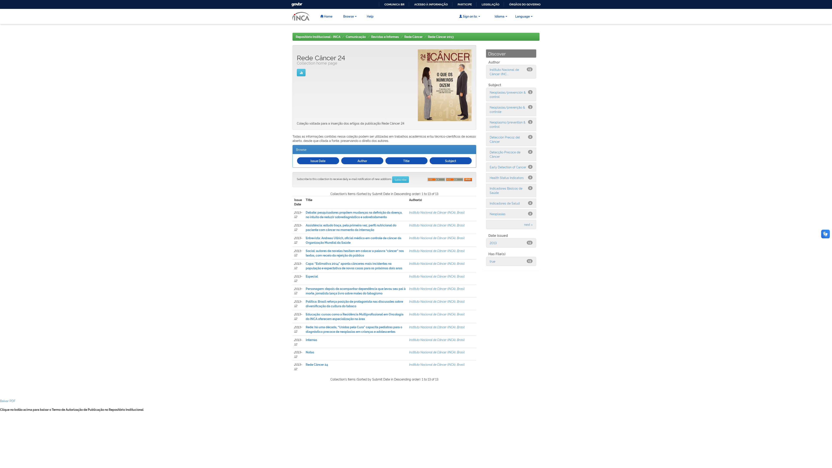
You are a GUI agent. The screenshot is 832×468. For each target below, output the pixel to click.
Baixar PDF (7, 401)
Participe (465, 4)
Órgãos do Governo (525, 4)
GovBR (296, 3)
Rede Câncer (413, 37)
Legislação (490, 4)
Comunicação (356, 37)
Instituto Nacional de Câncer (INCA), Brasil (437, 212)
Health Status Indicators (507, 178)
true (492, 261)
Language (522, 16)
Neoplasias (497, 214)
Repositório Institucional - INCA (318, 37)
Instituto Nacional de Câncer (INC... (504, 71)
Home (327, 16)
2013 (493, 243)
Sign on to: (469, 16)
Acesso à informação (431, 4)
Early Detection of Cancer (508, 167)
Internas (311, 340)
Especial (312, 276)
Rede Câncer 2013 (441, 37)
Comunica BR (394, 4)
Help (370, 16)
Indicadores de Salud (505, 203)
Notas (310, 352)
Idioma (499, 16)
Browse (348, 16)
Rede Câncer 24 (317, 364)
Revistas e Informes (385, 37)
